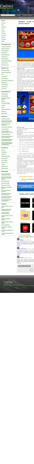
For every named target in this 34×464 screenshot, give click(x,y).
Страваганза (4, 76)
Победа (3, 31)
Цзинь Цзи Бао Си (5, 48)
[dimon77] (18, 257)
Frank (2, 29)
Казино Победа (23, 197)
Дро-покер (3, 88)
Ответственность (13, 287)
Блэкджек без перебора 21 (7, 80)
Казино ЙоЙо (23, 209)
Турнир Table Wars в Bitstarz (5, 219)
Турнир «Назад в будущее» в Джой (5, 213)
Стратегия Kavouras (6, 134)
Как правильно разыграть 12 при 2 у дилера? (7, 137)
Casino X (3, 22)
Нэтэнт (3, 107)
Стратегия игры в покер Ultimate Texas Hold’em (6, 121)
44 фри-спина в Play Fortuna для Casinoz (6, 174)
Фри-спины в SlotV (5, 183)
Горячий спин (4, 56)
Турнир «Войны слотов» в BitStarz (7, 222)
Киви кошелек (4, 158)
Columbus (3, 39)
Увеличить (20, 92)
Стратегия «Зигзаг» (5, 118)
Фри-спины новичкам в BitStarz (6, 188)
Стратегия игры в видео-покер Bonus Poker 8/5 (6, 140)
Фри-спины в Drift (5, 181)
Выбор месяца (7, 286)
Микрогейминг (4, 93)
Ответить (19, 245)
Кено (2, 74)
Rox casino (3, 35)
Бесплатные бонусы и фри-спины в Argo (6, 194)
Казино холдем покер (6, 72)
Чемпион (3, 33)
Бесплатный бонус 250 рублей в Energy (6, 200)
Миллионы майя (5, 50)
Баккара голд (4, 82)
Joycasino (3, 27)
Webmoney (20, 286)
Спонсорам (6, 287)
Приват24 (3, 154)
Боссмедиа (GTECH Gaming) (5, 98)
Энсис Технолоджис (5, 109)
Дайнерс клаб (4, 166)
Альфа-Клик (4, 152)
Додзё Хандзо (4, 62)
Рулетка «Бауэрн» (5, 70)
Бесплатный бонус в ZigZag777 (6, 191)
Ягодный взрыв (4, 58)
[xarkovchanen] (18, 248)
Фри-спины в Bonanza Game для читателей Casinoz (6, 178)
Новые (24, 286)
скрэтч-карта (24, 179)
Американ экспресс (5, 156)
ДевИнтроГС (4, 113)
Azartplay (3, 37)
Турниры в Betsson (5, 224)
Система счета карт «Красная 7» (5, 124)
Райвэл (3, 101)
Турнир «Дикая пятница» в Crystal (7, 234)
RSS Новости (20, 287)
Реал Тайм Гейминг (5, 103)
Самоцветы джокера (6, 46)
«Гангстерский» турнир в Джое (7, 207)
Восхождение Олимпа (6, 60)
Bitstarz (3, 41)
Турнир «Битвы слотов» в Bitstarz (7, 216)
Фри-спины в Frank (5, 185)
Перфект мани (4, 168)
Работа (26, 287)
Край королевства (5, 54)
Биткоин (3, 150)
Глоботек (3, 111)
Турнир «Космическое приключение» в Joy (6, 210)
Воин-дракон (4, 52)
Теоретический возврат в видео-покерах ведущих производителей (7, 143)
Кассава (3, 105)
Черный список (30, 286)
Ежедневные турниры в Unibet (6, 227)
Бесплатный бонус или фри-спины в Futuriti (6, 197)
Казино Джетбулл (23, 222)
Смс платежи (4, 160)
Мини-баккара (4, 78)
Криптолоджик (4, 96)
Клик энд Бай (4, 162)
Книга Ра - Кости (5, 64)
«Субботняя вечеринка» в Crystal (7, 230)
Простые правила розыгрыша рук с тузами (6, 131)
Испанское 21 (4, 86)
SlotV (2, 24)
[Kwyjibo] (18, 240)
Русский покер (4, 84)
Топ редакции (13, 286)
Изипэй (3, 164)
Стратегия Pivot (5, 129)
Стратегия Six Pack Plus (6, 127)
